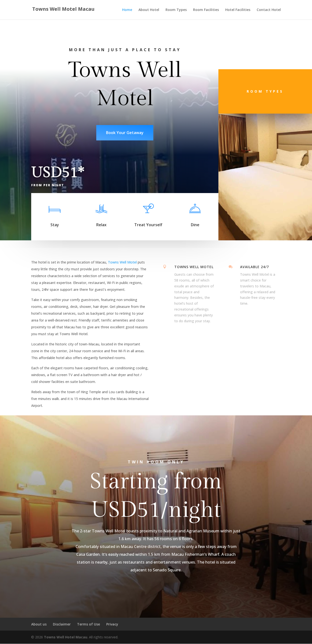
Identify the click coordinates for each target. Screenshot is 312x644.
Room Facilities (206, 10)
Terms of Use (88, 624)
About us (39, 624)
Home (127, 10)
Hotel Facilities (237, 10)
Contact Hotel (269, 10)
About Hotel (148, 10)
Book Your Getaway (125, 132)
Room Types (176, 10)
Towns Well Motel (122, 262)
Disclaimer (62, 624)
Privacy (112, 624)
